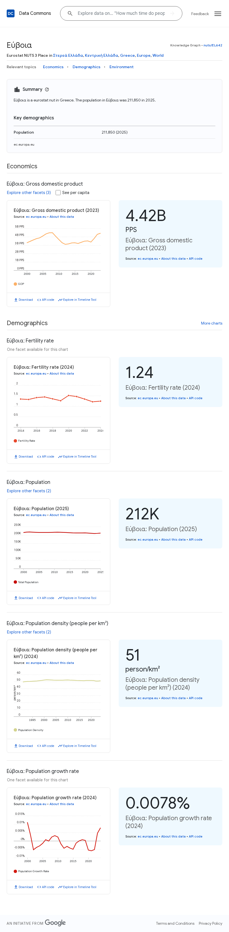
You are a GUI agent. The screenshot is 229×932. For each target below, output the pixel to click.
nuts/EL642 (213, 45)
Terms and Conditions (175, 923)
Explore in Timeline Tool (79, 300)
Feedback (200, 13)
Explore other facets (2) (29, 490)
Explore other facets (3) (29, 192)
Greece (127, 55)
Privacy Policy (210, 923)
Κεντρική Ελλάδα (101, 55)
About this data (61, 217)
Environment (121, 66)
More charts (211, 323)
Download (26, 300)
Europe (144, 55)
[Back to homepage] (11, 13)
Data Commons (35, 13)
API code (48, 300)
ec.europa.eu (24, 144)
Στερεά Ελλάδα (68, 55)
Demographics (87, 66)
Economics (53, 66)
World (158, 55)
